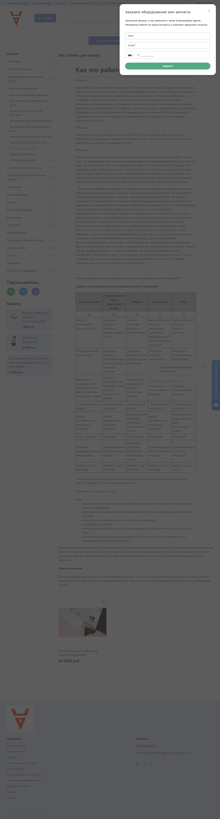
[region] (167, 39)
